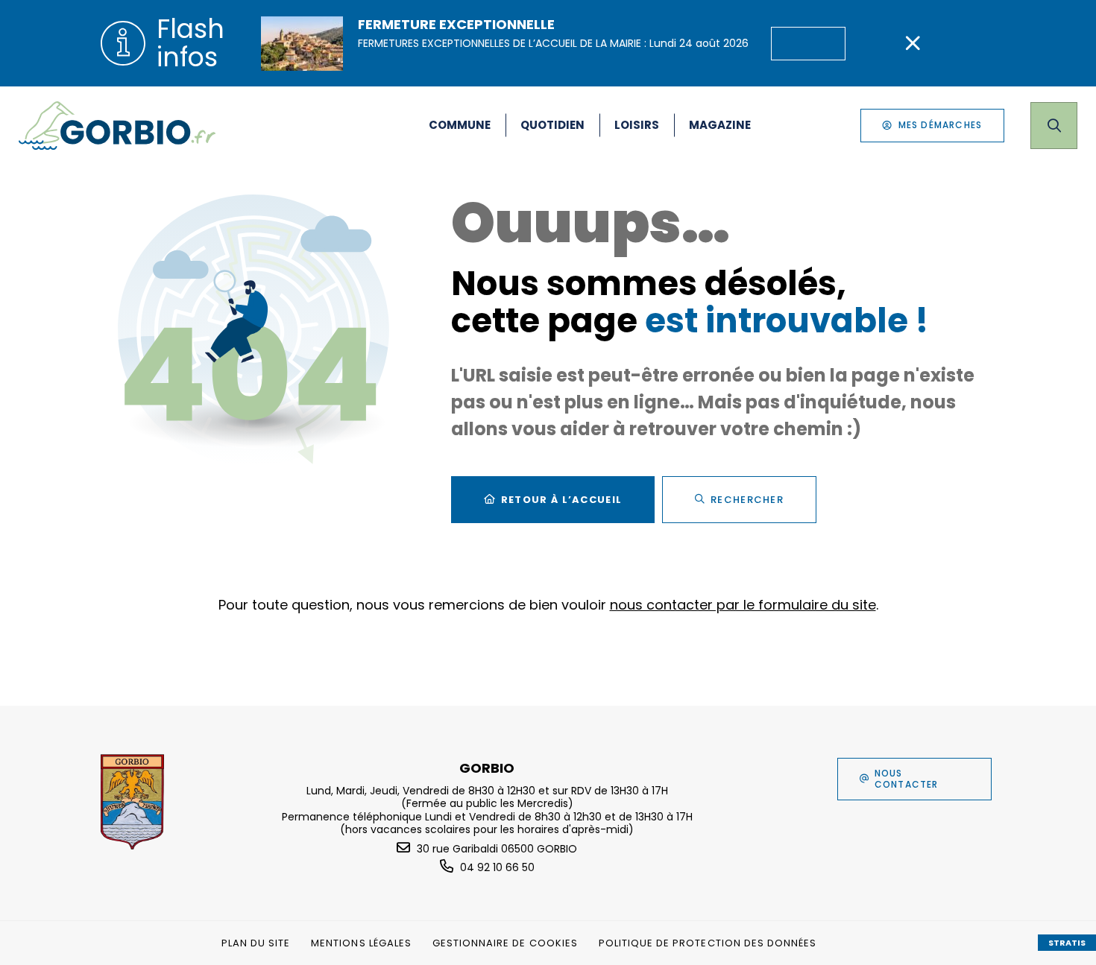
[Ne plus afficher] (912, 43)
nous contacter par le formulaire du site (743, 604)
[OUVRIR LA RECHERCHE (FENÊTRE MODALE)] (1053, 125)
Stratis (1067, 943)
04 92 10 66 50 (497, 867)
